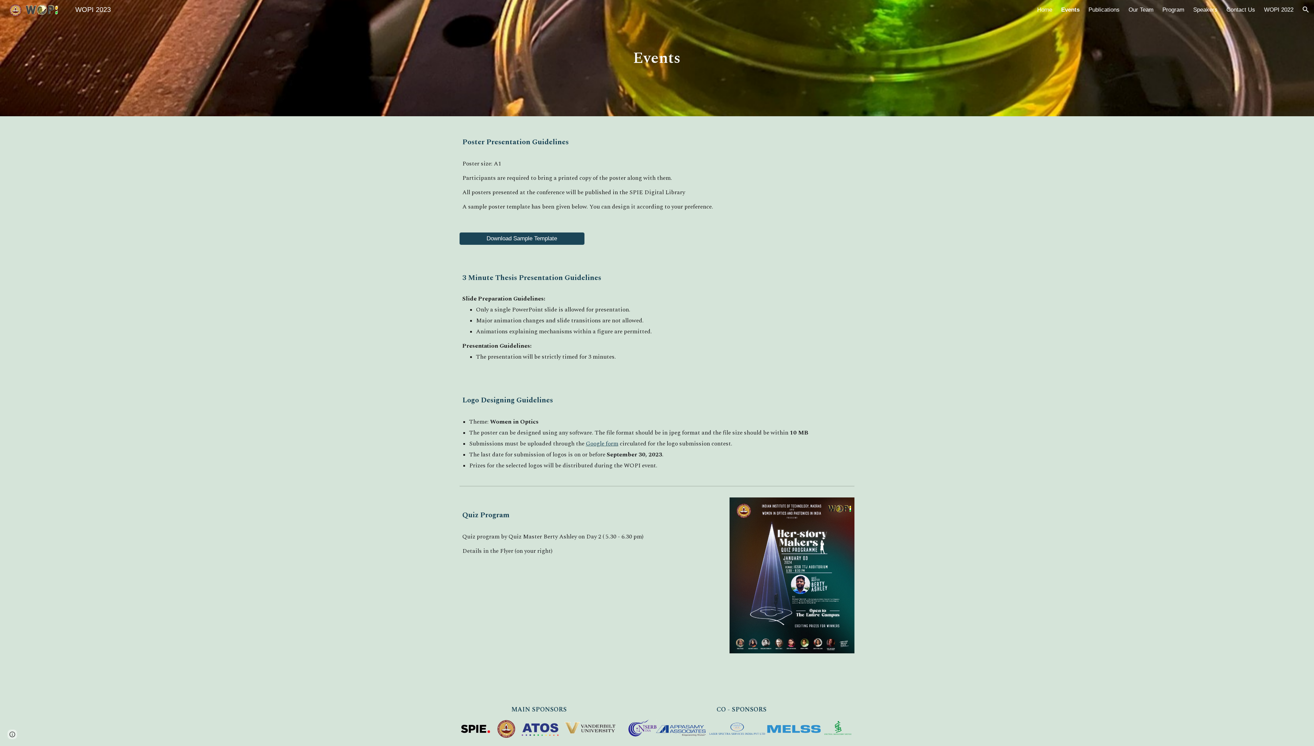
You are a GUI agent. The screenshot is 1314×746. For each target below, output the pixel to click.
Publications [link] (1104, 9)
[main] (657, 58)
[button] (1306, 9)
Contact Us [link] (1240, 9)
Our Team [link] (1141, 9)
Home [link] (1044, 9)
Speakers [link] (1205, 9)
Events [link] (1070, 9)
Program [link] (1173, 9)
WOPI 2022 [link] (1278, 9)
